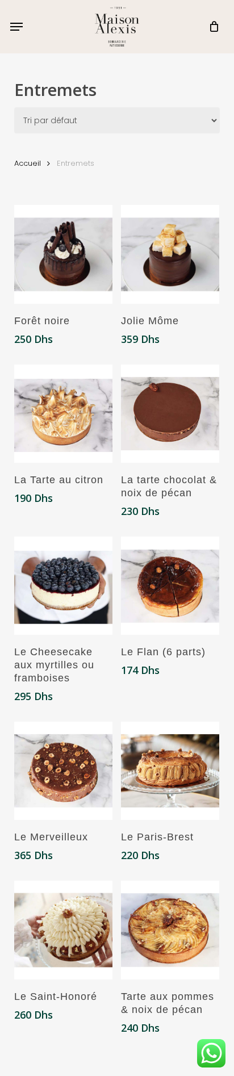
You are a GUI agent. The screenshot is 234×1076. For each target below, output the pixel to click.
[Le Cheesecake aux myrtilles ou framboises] (63, 586)
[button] (16, 26)
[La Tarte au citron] (63, 414)
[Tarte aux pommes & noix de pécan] (170, 930)
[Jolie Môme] (170, 254)
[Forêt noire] (63, 254)
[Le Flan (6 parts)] (170, 586)
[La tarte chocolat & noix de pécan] (170, 414)
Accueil (27, 163)
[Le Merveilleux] (63, 771)
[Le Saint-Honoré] (63, 930)
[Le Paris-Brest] (170, 771)
